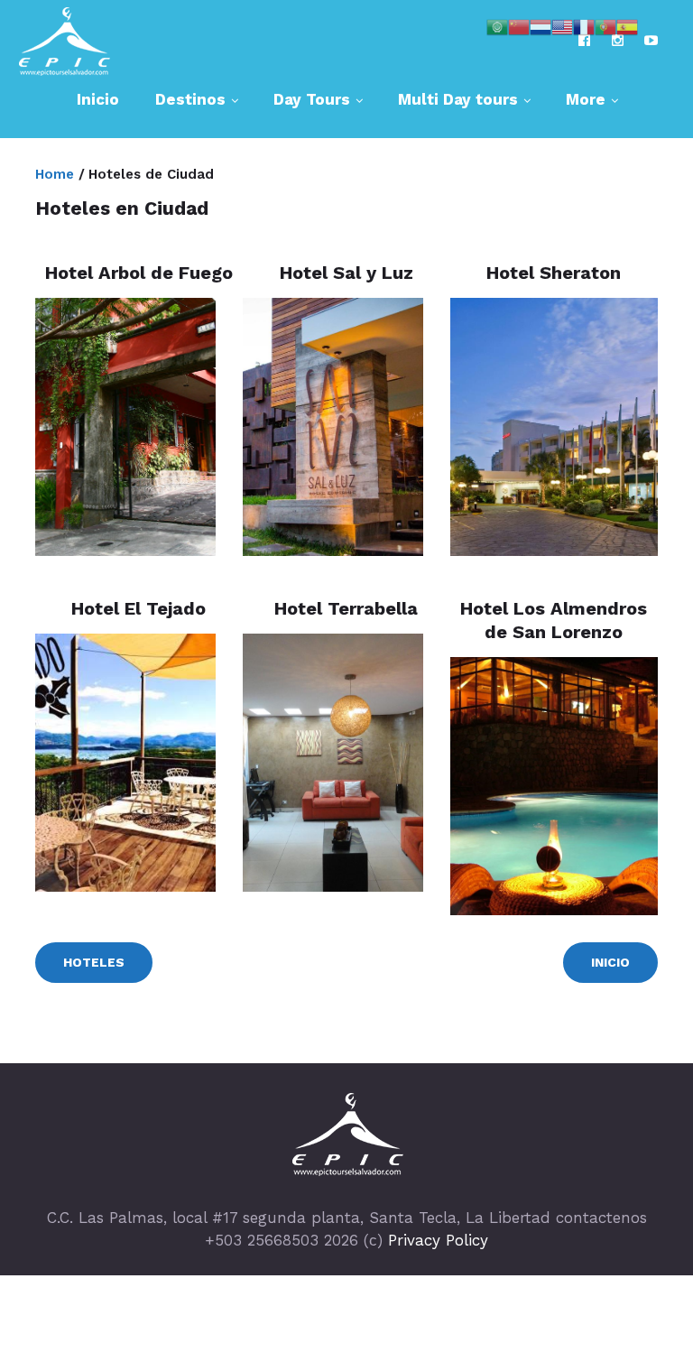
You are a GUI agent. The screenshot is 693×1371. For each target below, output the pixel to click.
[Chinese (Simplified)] (519, 25)
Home (54, 174)
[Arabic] (497, 25)
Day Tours (311, 99)
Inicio (98, 99)
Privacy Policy (438, 1240)
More (585, 99)
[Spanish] (627, 25)
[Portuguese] (605, 25)
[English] (562, 25)
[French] (584, 25)
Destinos (190, 99)
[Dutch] (540, 25)
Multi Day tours (458, 99)
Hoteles (94, 962)
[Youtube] (651, 40)
